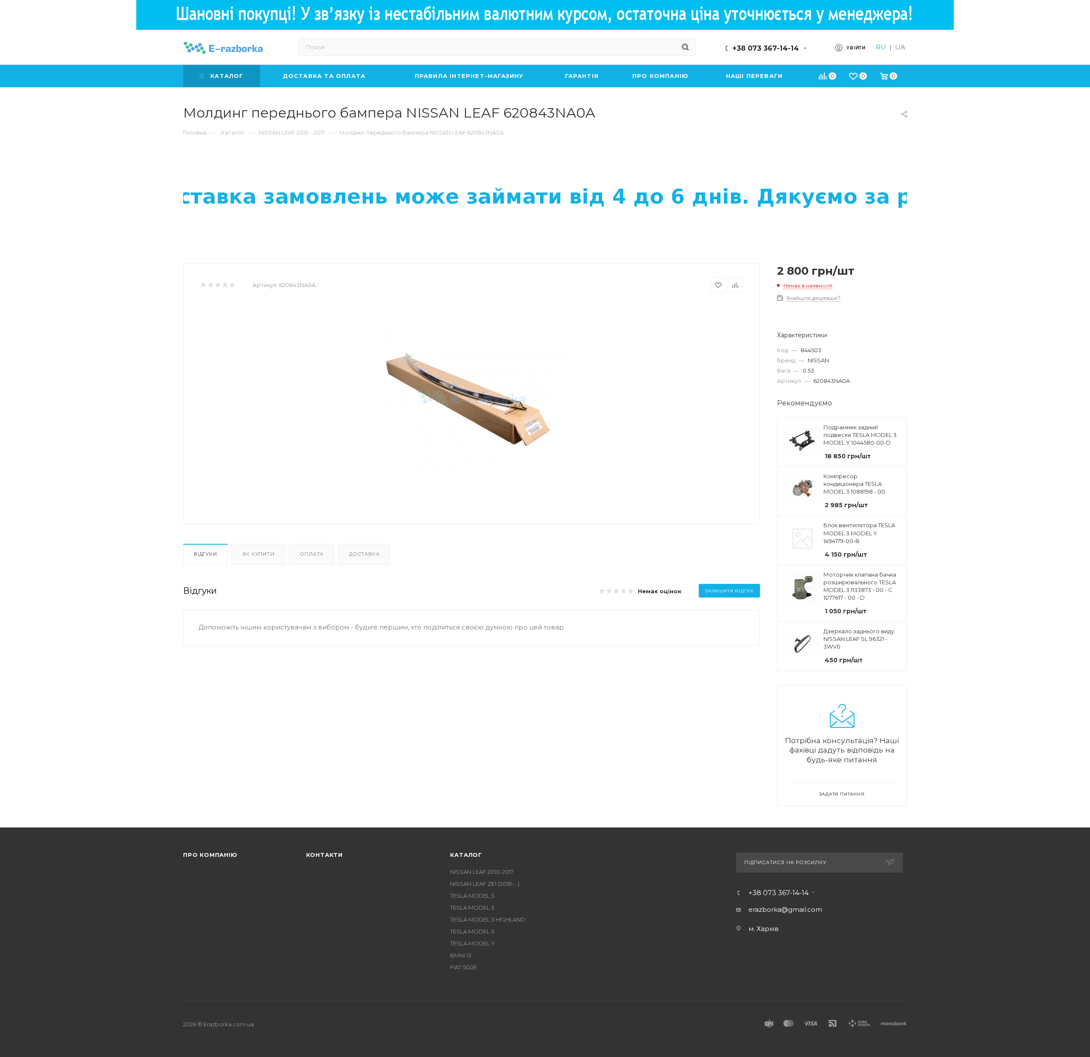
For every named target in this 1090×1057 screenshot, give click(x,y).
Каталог (466, 854)
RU (881, 47)
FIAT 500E (463, 967)
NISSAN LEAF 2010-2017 (481, 871)
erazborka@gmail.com (785, 909)
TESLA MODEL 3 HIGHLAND (487, 919)
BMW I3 (460, 955)
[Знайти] (685, 47)
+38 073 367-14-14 (765, 48)
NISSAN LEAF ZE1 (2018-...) (484, 883)
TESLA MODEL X (472, 931)
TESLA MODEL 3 (472, 907)
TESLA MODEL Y (472, 943)
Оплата (312, 554)
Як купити (258, 554)
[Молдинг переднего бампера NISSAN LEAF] (472, 399)
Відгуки (205, 554)
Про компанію (210, 854)
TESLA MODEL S (472, 895)
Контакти (324, 854)
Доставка (364, 554)
